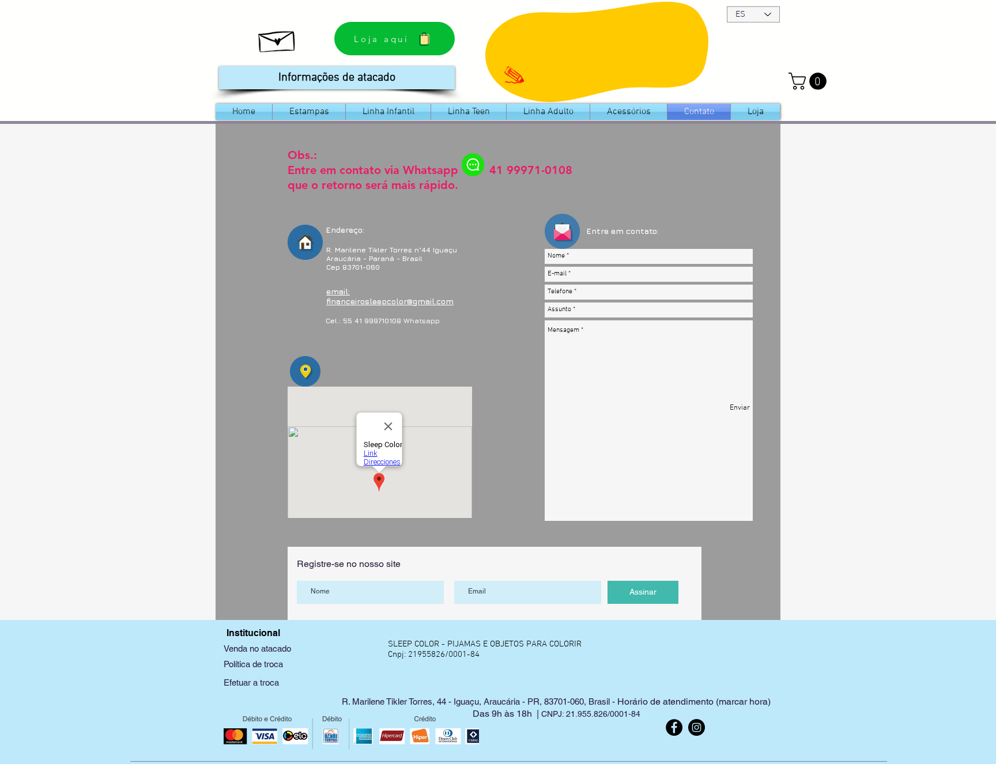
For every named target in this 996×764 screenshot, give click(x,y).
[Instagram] (696, 727)
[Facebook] (674, 727)
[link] (809, 81)
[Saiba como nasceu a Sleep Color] (277, 38)
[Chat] (473, 164)
